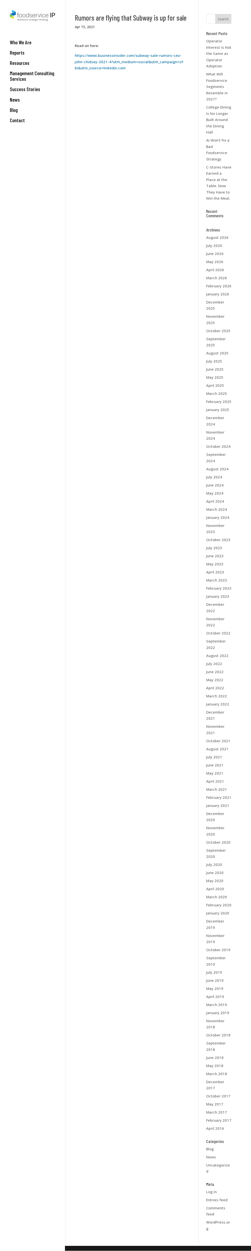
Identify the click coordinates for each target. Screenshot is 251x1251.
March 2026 (216, 277)
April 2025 (215, 385)
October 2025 (218, 330)
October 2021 (218, 740)
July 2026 (214, 245)
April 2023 (215, 572)
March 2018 (216, 1073)
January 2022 (217, 704)
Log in (211, 1191)
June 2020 (215, 872)
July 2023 (214, 547)
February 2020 (218, 904)
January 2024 (217, 517)
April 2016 (215, 1128)
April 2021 (215, 781)
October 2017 (218, 1095)
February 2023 (218, 588)
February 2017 (218, 1120)
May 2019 (214, 988)
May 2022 (214, 679)
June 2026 (215, 253)
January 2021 (217, 805)
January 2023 (217, 596)
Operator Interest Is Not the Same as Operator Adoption (218, 53)
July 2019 (214, 972)
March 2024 (216, 509)
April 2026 (215, 269)
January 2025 (217, 409)
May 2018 (214, 1065)
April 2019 (215, 996)
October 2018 (218, 1034)
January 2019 (217, 1012)
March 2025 (216, 393)
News (15, 100)
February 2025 (218, 401)
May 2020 (214, 880)
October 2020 (218, 842)
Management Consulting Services (32, 76)
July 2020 (214, 864)
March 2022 (216, 695)
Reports (17, 53)
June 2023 (215, 555)
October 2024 (218, 446)
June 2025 (215, 369)
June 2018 (215, 1057)
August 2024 (217, 468)
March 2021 (216, 789)
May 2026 (214, 261)
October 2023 (218, 539)
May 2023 (214, 563)
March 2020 (216, 896)
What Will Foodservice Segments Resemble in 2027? (217, 86)
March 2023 (216, 580)
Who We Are (20, 42)
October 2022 (218, 633)
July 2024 (214, 476)
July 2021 (214, 756)
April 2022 (215, 687)
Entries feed (216, 1199)
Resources (19, 63)
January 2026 (217, 293)
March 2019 (216, 1004)
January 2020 (217, 913)
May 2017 (214, 1104)
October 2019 (218, 949)
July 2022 (214, 663)
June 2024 (215, 485)
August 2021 (217, 748)
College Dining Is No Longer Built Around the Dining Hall (218, 119)
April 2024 (215, 501)
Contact (17, 120)
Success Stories (25, 89)
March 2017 (216, 1112)
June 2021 (215, 765)
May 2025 (214, 377)
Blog (14, 110)
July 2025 (214, 361)
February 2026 (218, 285)
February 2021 (218, 797)
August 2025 (217, 353)
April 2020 (215, 888)
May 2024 (214, 493)
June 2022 (215, 671)
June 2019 (215, 980)
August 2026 (217, 237)
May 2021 (214, 773)
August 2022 (217, 655)
